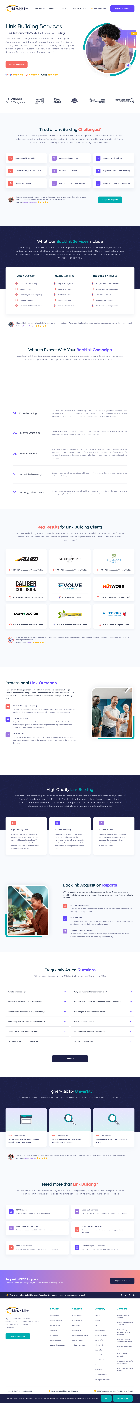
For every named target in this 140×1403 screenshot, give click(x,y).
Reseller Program (77, 1340)
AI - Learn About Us (101, 1374)
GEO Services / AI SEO (57, 1345)
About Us (97, 1315)
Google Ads (76, 1325)
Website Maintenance (79, 1345)
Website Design (55, 1325)
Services (38, 8)
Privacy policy (122, 1398)
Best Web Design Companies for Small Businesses (123, 1332)
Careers (97, 1320)
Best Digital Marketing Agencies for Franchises (124, 1340)
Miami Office (99, 1350)
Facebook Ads (77, 1320)
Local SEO (53, 1330)
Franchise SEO (77, 1315)
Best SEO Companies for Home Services (125, 1362)
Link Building (54, 1335)
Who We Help (78, 8)
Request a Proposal (122, 8)
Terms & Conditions (101, 1360)
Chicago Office (99, 1345)
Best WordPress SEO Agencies (123, 1316)
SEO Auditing (76, 1330)
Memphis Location (100, 1335)
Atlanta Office (99, 1340)
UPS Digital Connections (102, 1379)
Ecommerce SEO (55, 1340)
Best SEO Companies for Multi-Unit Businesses (125, 1324)
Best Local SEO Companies (122, 1355)
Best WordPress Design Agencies (124, 1348)
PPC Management (56, 1320)
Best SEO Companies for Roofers (125, 1369)
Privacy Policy (99, 1355)
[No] (138, 1398)
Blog (96, 1325)
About (51, 8)
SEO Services (54, 1315)
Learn (63, 8)
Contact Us (98, 1369)
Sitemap (97, 1365)
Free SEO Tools (100, 1330)
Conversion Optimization (80, 1335)
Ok (106, 1398)
